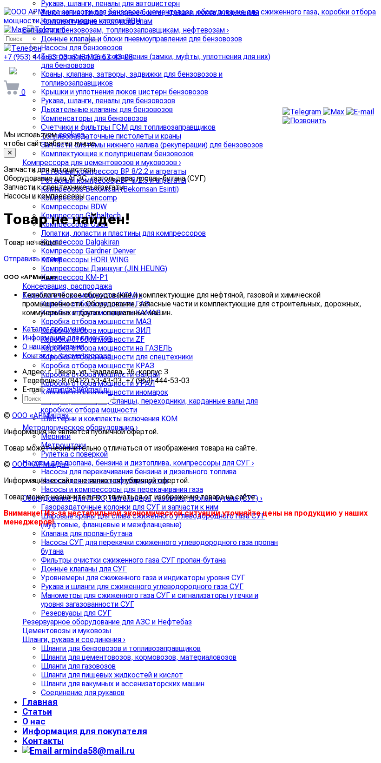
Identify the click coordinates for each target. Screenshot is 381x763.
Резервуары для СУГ (76, 613)
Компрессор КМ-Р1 (74, 277)
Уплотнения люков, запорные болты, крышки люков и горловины (150, 12)
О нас (34, 721)
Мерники (56, 436)
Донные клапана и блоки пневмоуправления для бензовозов (141, 38)
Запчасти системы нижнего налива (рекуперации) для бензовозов (152, 144)
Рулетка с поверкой (74, 454)
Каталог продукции (54, 329)
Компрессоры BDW (74, 206)
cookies (72, 134)
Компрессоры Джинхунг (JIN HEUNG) (104, 268)
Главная (40, 702)
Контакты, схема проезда (66, 355)
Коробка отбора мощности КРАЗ (97, 365)
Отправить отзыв (33, 258)
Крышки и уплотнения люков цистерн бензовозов (124, 91)
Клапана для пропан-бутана (86, 533)
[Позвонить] (304, 120)
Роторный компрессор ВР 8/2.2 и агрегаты (113, 171)
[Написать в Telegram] (302, 111)
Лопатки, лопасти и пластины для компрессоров (123, 233)
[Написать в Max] (334, 111)
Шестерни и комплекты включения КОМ (109, 418)
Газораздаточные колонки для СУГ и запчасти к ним (129, 507)
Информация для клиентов (67, 337)
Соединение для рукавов (83, 692)
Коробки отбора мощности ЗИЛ (96, 330)
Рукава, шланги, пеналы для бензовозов (108, 100)
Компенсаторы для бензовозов (94, 118)
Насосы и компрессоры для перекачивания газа (122, 489)
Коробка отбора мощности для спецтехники (117, 356)
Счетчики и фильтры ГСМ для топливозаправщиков (128, 127)
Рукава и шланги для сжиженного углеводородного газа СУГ (142, 586)
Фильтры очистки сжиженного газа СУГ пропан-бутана (133, 560)
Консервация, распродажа (67, 286)
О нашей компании (53, 346)
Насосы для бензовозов (82, 47)
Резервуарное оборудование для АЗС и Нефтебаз (107, 621)
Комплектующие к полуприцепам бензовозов (117, 153)
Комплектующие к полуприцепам (96, 21)
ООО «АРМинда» (40, 415)
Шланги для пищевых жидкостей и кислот (112, 674)
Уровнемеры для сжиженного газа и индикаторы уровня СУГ (143, 577)
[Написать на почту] (360, 111)
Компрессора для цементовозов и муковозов (101, 162)
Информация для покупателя (84, 731)
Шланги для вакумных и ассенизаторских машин (122, 683)
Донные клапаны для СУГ (84, 568)
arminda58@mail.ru (93, 751)
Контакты (43, 741)
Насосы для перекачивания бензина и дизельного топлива (138, 471)
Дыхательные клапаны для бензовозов (107, 109)
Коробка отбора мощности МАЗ (96, 321)
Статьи (37, 712)
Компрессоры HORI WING (85, 259)
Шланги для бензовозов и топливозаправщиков (121, 648)
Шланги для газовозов (78, 666)
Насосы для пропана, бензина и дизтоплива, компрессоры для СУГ (138, 462)
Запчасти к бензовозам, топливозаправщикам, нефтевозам (125, 30)
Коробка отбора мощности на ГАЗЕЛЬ (106, 348)
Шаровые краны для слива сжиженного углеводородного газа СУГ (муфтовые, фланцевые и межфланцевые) (153, 520)
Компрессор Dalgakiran (80, 242)
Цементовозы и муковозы (66, 630)
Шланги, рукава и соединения (73, 639)
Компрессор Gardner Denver (88, 250)
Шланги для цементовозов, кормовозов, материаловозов (138, 657)
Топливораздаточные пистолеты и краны (111, 136)
